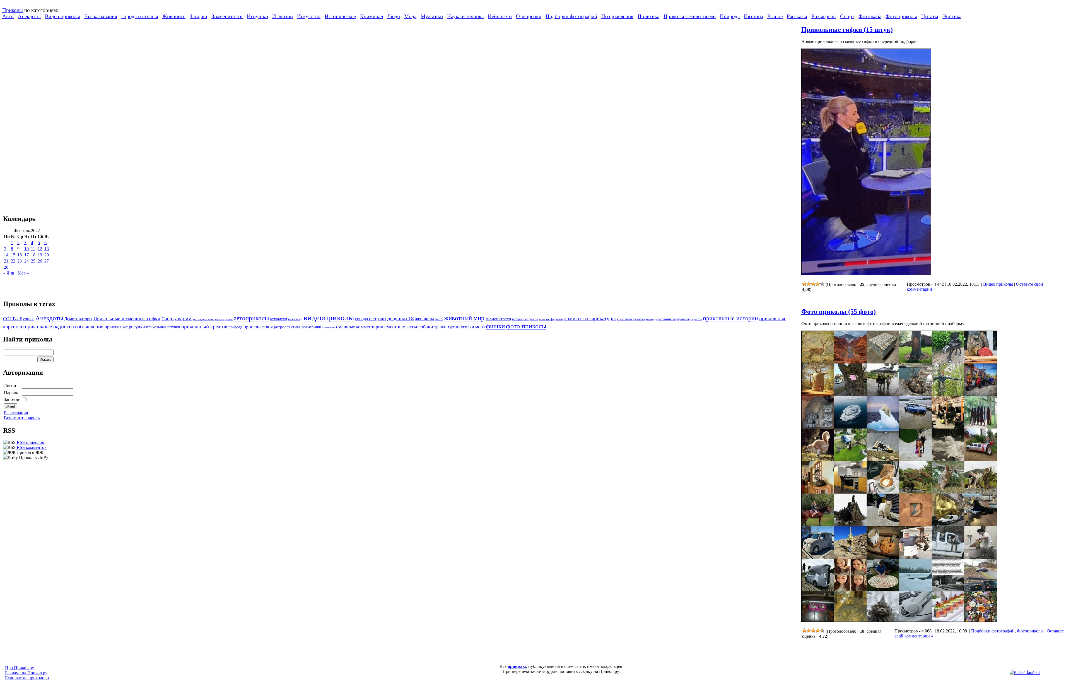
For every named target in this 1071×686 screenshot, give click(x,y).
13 (46, 248)
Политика (648, 16)
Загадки (198, 16)
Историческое (340, 16)
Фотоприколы (901, 16)
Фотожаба (869, 16)
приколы (517, 666)
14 (6, 254)
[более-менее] (813, 283)
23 (19, 261)
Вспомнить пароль (22, 417)
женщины (424, 318)
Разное (775, 16)
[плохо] (809, 283)
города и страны (139, 16)
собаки (425, 326)
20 (46, 254)
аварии (183, 318)
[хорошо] (818, 283)
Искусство (308, 16)
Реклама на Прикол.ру (26, 672)
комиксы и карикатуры (590, 318)
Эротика (951, 16)
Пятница (753, 16)
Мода (410, 16)
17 (26, 254)
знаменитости (498, 318)
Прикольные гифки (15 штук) (847, 29)
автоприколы (251, 318)
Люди (393, 16)
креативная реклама (631, 319)
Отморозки (528, 16)
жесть (439, 319)
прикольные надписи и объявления (64, 326)
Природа (730, 16)
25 (33, 261)
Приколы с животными (690, 16)
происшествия (258, 326)
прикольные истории (730, 318)
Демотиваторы (78, 318)
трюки (440, 326)
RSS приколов (30, 442)
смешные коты (400, 326)
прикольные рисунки (125, 326)
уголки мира (473, 326)
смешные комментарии (359, 326)
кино (559, 319)
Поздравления (617, 16)
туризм (454, 327)
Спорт (847, 16)
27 (46, 261)
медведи (651, 319)
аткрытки (278, 318)
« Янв (8, 273)
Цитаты (929, 16)
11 (33, 248)
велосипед (295, 319)
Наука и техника (465, 16)
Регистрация (16, 412)
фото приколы (526, 326)
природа (235, 327)
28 (6, 267)
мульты (696, 319)
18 (33, 254)
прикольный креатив (204, 326)
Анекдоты (29, 16)
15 (13, 254)
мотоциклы (667, 319)
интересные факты (525, 319)
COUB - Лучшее (18, 318)
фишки (495, 326)
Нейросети (500, 16)
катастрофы (546, 319)
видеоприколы (328, 317)
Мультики (432, 16)
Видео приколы (62, 16)
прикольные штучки (163, 327)
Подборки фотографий (571, 16)
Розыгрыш (823, 16)
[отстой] (804, 283)
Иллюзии (282, 16)
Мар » (23, 273)
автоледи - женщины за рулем (213, 319)
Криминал (371, 16)
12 (40, 248)
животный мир (464, 318)
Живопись (173, 16)
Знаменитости (227, 16)
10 (26, 248)
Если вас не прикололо (27, 677)
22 (13, 261)
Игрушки (257, 16)
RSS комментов (31, 447)
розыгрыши (311, 327)
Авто (8, 16)
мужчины (683, 319)
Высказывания (100, 16)
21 (6, 261)
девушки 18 (400, 318)
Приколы (12, 10)
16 (19, 254)
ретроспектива (287, 327)
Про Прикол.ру (19, 667)
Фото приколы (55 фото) (838, 311)
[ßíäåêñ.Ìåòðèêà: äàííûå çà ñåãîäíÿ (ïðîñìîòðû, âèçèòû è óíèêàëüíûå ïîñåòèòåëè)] (1025, 672)
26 (40, 261)
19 (40, 254)
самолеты (328, 327)
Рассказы (797, 16)
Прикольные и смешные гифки (126, 318)
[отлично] (822, 283)
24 (26, 261)
